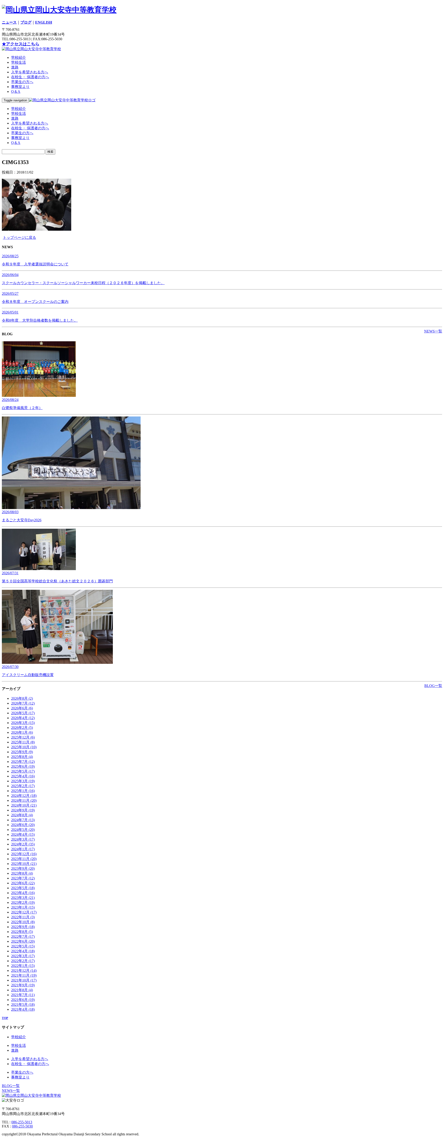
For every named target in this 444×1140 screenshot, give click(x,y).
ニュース (9, 22)
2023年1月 (23, 907)
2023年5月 (23, 888)
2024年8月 (22, 815)
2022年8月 (22, 932)
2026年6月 (22, 708)
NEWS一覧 (433, 331)
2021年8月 (22, 990)
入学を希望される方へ (29, 72)
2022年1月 (23, 966)
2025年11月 (23, 742)
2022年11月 (23, 917)
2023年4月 (23, 893)
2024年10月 (24, 805)
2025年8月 (22, 757)
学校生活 (18, 62)
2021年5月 (23, 1004)
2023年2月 (23, 902)
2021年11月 (24, 975)
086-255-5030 (22, 1126)
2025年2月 (23, 786)
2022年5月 (23, 946)
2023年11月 (24, 859)
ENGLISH (43, 22)
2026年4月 (23, 718)
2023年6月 (23, 883)
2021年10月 (24, 980)
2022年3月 (23, 956)
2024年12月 (24, 796)
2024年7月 (23, 820)
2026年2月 (22, 728)
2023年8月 (22, 873)
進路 (14, 67)
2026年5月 (23, 713)
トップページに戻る (19, 237)
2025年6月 (23, 766)
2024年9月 (23, 810)
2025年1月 (23, 791)
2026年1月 (22, 732)
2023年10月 (24, 864)
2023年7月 (23, 878)
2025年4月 (23, 776)
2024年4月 (23, 834)
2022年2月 (23, 961)
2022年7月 (23, 936)
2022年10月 (23, 922)
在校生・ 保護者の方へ (30, 77)
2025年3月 (23, 781)
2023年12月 (24, 854)
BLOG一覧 (433, 686)
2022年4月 (23, 951)
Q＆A (15, 91)
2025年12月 (23, 737)
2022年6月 (23, 941)
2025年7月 (23, 762)
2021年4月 (23, 1009)
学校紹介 (18, 57)
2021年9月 (23, 985)
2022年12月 (24, 912)
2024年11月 (24, 800)
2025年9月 (22, 752)
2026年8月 (22, 698)
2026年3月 (23, 723)
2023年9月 (23, 868)
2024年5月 (23, 830)
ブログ (25, 22)
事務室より (20, 87)
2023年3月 (23, 898)
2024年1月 (23, 849)
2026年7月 (23, 703)
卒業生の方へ (22, 82)
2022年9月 (23, 927)
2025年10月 (24, 747)
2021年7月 (23, 995)
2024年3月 (23, 839)
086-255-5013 (21, 1122)
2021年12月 (24, 970)
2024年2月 (23, 844)
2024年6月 (23, 825)
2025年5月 (23, 771)
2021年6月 (23, 1000)
